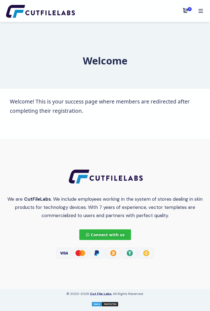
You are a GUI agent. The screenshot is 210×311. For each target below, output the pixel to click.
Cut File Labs (101, 294)
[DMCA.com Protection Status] (105, 303)
